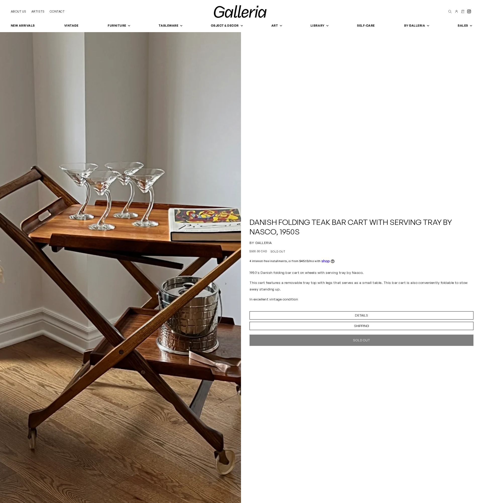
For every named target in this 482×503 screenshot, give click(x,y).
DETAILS (361, 315)
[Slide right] (225, 283)
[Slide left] (15, 283)
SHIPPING (361, 326)
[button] (118, 25)
